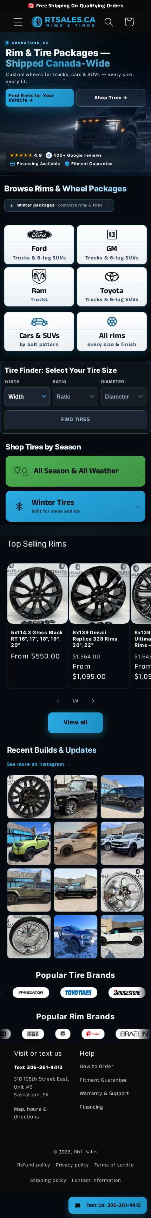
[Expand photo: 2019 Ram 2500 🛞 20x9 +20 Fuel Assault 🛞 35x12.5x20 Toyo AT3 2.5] (76, 937)
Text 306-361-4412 (38, 1067)
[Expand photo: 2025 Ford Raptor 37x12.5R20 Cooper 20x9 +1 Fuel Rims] (122, 937)
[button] (18, 22)
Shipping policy (48, 1180)
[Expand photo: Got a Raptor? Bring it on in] (122, 843)
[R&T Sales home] (63, 22)
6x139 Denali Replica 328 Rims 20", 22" (95, 639)
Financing (91, 1107)
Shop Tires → (110, 97)
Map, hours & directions (30, 1113)
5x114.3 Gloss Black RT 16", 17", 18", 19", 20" (37, 639)
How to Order (96, 1066)
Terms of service (114, 1165)
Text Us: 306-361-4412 (113, 1205)
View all (76, 722)
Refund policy (33, 1165)
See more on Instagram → (39, 764)
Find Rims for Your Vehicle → (31, 98)
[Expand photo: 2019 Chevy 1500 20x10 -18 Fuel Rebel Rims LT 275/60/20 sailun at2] (76, 890)
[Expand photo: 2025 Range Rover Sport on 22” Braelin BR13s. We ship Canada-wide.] (76, 843)
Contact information (96, 1180)
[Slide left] (57, 701)
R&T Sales (86, 1151)
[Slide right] (93, 701)
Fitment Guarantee (103, 1080)
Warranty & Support (104, 1093)
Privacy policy (72, 1165)
